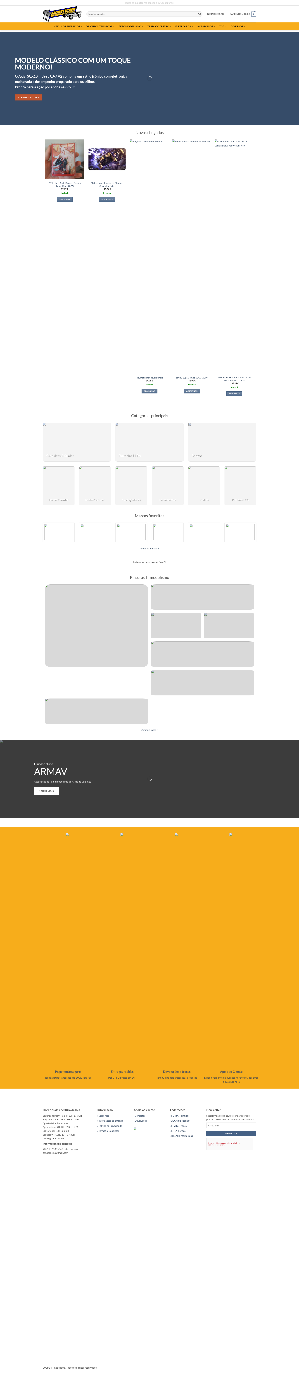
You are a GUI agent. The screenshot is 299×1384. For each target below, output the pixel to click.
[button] (215, 14)
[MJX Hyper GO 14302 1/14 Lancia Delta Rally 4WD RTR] (234, 256)
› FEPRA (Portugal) (179, 1115)
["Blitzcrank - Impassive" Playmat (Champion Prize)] (107, 159)
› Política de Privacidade (109, 1125)
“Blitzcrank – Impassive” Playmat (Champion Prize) (107, 184)
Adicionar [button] (64, 199)
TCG (222, 26)
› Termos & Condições (108, 1130)
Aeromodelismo (130, 26)
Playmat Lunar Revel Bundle (149, 377)
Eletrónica (183, 26)
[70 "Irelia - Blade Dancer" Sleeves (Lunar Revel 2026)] (64, 159)
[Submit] (199, 14)
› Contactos (139, 1115)
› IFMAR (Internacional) (182, 1135)
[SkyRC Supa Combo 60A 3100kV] (192, 256)
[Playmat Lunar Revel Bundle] (149, 256)
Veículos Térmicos (99, 26)
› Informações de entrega (110, 1120)
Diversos (237, 26)
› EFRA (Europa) (178, 1130)
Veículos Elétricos (67, 26)
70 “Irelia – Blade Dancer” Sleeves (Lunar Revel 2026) (65, 184)
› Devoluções (140, 1120)
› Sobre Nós (103, 1115)
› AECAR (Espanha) (180, 1120)
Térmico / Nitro (158, 26)
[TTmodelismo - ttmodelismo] (62, 14)
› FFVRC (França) (178, 1125)
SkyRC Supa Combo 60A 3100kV (192, 377)
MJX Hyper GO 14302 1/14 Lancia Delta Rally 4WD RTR (234, 379)
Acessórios (205, 26)
